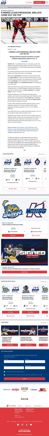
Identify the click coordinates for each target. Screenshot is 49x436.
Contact (8, 421)
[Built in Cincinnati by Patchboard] (24, 430)
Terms (19, 421)
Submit (24, 378)
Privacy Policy (13, 421)
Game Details (37, 235)
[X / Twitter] (26, 424)
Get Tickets (38, 2)
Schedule (30, 2)
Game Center (13, 188)
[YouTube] (31, 424)
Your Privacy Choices (26, 421)
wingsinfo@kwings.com (19, 417)
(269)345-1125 (17, 415)
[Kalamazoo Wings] (3, 2)
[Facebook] (18, 424)
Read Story (25, 272)
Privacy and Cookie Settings (36, 421)
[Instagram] (22, 424)
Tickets (13, 235)
